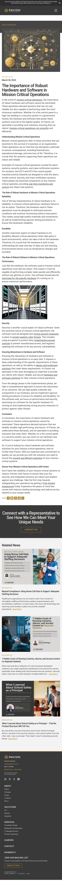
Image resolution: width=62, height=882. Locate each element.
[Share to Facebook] (8, 498)
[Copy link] (22, 498)
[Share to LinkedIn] (11, 498)
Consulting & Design (10, 825)
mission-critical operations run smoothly (29, 128)
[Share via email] (19, 498)
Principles (7, 792)
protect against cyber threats (26, 337)
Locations (7, 798)
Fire (5, 810)
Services (9, 822)
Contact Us (31, 529)
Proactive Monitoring (11, 834)
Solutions (10, 807)
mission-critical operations (29, 100)
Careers (9, 840)
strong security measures (46, 334)
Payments (10, 852)
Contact (9, 846)
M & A (6, 801)
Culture (6, 789)
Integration (7, 816)
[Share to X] (15, 498)
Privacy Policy (21, 873)
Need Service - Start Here (12, 769)
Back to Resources (9, 24)
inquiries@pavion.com (11, 764)
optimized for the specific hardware (19, 278)
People (6, 795)
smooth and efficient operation (28, 458)
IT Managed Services (11, 831)
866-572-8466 (9, 767)
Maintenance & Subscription (13, 828)
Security (7, 813)
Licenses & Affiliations (9, 873)
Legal (28, 873)
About (7, 786)
